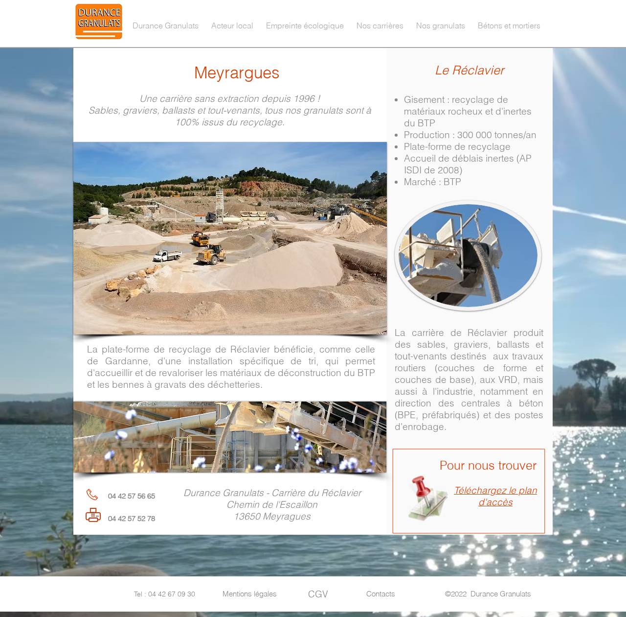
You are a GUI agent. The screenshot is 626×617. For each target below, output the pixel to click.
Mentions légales (250, 593)
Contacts (380, 593)
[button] (232, 21)
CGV (318, 594)
